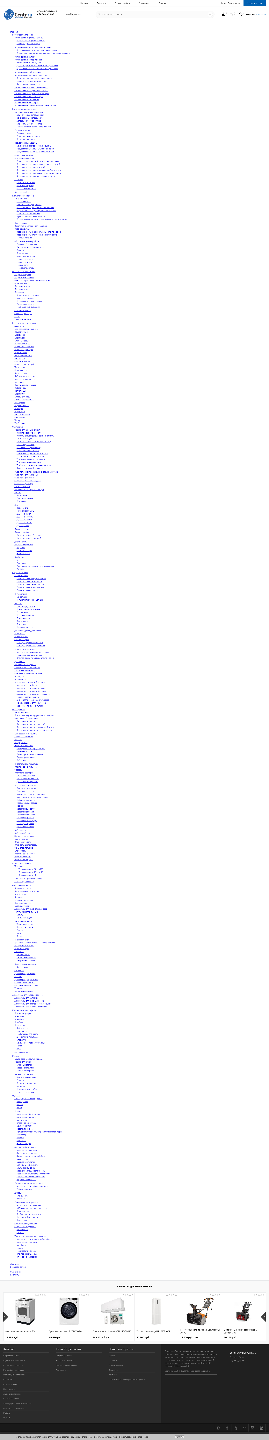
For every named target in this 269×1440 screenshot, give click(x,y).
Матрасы (21, 1086)
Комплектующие (24, 439)
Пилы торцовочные (25, 757)
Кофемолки (19, 394)
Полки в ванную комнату (28, 450)
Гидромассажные (25, 498)
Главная (84, 3)
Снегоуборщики (21, 639)
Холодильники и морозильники (28, 112)
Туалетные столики (25, 1092)
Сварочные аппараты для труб (31, 724)
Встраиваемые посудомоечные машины (32, 47)
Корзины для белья (25, 445)
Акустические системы (27, 1150)
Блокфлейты (22, 1196)
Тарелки (20, 1248)
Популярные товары (64, 1356)
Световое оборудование (25, 1224)
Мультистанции (21, 949)
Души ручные (23, 525)
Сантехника (17, 427)
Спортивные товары (21, 885)
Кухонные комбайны (23, 400)
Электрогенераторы (23, 773)
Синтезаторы (23, 1211)
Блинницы (19, 382)
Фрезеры (18, 770)
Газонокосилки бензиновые (29, 581)
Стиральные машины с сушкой (31, 167)
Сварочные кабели (25, 812)
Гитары (17, 1111)
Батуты (20, 915)
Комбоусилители (24, 1126)
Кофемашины (20, 338)
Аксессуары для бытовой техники (27, 995)
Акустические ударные (27, 1242)
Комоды (20, 1080)
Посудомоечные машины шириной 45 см (35, 149)
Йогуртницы (20, 391)
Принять (179, 1437)
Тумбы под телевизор (24, 882)
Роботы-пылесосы (25, 304)
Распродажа (61, 1370)
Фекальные (22, 624)
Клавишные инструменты (26, 1202)
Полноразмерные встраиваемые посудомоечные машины (43, 53)
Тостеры (18, 420)
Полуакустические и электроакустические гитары (39, 1132)
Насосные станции (25, 615)
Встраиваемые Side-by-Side (29, 63)
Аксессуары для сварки (25, 785)
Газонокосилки (21, 575)
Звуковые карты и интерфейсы (31, 1156)
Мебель (15, 1056)
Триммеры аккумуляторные (29, 655)
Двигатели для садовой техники (29, 631)
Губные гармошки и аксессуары (29, 1183)
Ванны (17, 492)
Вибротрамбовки (22, 833)
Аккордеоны (22, 1101)
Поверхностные (24, 618)
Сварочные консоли (26, 815)
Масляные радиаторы (27, 256)
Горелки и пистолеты (26, 788)
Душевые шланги (24, 520)
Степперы (18, 897)
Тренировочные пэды (26, 1251)
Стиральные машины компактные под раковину (39, 173)
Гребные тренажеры (23, 900)
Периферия (19, 1025)
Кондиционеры (21, 199)
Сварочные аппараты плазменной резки (35, 727)
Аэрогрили (19, 326)
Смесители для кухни (24, 478)
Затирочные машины (24, 836)
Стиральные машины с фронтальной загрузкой (38, 164)
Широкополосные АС (26, 1180)
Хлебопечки (19, 423)
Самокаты (19, 971)
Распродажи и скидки (65, 1360)
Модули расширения (26, 1168)
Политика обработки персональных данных (127, 1380)
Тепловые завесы (25, 259)
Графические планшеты (27, 1034)
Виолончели (22, 1229)
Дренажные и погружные (28, 609)
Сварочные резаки (25, 818)
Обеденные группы (25, 1068)
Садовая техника (20, 573)
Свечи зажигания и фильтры (30, 706)
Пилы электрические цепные (30, 600)
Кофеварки (19, 335)
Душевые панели (24, 514)
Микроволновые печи (24, 347)
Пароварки (19, 358)
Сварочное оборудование (26, 718)
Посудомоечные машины (26, 143)
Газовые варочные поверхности (31, 81)
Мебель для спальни (23, 1074)
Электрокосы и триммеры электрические (35, 658)
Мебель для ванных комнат (27, 430)
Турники (18, 988)
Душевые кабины (22, 532)
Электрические (23, 553)
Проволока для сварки (27, 803)
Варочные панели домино (28, 84)
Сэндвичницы (20, 417)
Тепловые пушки (24, 262)
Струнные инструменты (25, 1227)
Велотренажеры (21, 894)
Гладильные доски (22, 274)
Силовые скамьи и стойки (26, 985)
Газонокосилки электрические (30, 587)
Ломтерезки (19, 403)
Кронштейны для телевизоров (28, 879)
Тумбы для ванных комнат (29, 462)
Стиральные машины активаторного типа (36, 176)
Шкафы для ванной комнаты (30, 468)
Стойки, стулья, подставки (29, 1214)
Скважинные (22, 621)
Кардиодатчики (21, 906)
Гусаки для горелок (25, 791)
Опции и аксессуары (23, 991)
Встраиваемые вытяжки (25, 57)
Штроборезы (20, 851)
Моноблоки (19, 1019)
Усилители (21, 1141)
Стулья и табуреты (25, 1071)
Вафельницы (20, 388)
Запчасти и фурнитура (27, 1153)
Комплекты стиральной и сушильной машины (38, 161)
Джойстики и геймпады (27, 1037)
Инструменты (18, 709)
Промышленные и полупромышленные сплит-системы (42, 219)
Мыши (19, 1046)
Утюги (17, 316)
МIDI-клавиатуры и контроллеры (32, 1208)
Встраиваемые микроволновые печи (31, 91)
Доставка (101, 3)
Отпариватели (20, 283)
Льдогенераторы (22, 344)
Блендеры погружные (24, 379)
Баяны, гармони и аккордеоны (28, 1099)
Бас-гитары (22, 1120)
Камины (20, 250)
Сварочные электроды (27, 821)
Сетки (19, 936)
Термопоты (19, 367)
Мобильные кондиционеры (29, 205)
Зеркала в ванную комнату (29, 433)
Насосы (18, 603)
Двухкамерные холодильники (30, 115)
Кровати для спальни (26, 1083)
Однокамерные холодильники (30, 118)
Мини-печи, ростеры (23, 349)
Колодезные (22, 612)
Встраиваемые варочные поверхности (32, 75)
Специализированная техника (28, 673)
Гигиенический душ (25, 511)
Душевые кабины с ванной (29, 538)
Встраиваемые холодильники (28, 60)
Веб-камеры (22, 1028)
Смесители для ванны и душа (27, 481)
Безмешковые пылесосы (28, 295)
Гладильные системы (24, 277)
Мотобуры (19, 676)
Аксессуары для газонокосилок (31, 688)
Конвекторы (22, 253)
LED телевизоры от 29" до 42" (30, 872)
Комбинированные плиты (28, 136)
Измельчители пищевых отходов (29, 489)
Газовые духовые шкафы (28, 44)
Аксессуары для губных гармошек (32, 1186)
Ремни (19, 1107)
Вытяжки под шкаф (25, 185)
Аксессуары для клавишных (29, 1205)
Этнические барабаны (27, 1257)
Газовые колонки (24, 238)
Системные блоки (22, 1052)
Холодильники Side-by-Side (29, 121)
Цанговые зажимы (25, 826)
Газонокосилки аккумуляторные (31, 578)
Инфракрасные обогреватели (30, 247)
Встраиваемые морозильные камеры (31, 93)
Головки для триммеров (28, 697)
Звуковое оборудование (25, 1147)
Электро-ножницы (22, 857)
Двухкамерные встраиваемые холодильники (37, 66)
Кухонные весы (21, 341)
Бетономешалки (21, 712)
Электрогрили (20, 373)
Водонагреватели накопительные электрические (39, 232)
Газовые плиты (24, 133)
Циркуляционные (25, 627)
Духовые (18, 1193)
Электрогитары (24, 1143)
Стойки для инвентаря (24, 982)
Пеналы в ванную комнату (29, 447)
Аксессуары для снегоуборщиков (32, 691)
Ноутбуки (18, 1022)
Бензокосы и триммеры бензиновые (33, 652)
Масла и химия (21, 637)
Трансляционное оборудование (31, 1177)
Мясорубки (19, 411)
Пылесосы (19, 292)
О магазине (144, 3)
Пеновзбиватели (22, 414)
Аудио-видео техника (22, 863)
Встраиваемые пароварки (26, 102)
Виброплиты (20, 830)
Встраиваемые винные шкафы (28, 96)
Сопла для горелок (25, 823)
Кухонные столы (24, 1065)
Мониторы (19, 1016)
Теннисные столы (25, 924)
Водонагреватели (22, 229)
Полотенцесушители (23, 545)
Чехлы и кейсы (23, 1220)
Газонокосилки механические (30, 584)
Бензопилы (22, 597)
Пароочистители (22, 289)
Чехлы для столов (25, 927)
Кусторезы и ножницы (24, 670)
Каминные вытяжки (26, 182)
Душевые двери (21, 529)
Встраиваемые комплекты (26, 99)
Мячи (19, 933)
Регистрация (234, 3)
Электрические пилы (23, 745)
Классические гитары (26, 1123)
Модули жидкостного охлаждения (32, 797)
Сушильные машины (23, 155)
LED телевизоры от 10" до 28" (30, 869)
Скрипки (20, 1232)
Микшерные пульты (26, 1162)
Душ (16, 505)
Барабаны (21, 1245)
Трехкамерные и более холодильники (34, 127)
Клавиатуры (22, 1040)
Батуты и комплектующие (26, 912)
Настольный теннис (23, 921)
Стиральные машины (24, 158)
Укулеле (20, 1138)
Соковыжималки (22, 361)
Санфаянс (19, 557)
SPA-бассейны (23, 954)
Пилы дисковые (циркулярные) (31, 748)
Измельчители (21, 332)
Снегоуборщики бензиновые (30, 642)
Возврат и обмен (122, 3)
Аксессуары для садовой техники (29, 682)
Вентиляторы (20, 223)
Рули (19, 1049)
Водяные (21, 548)
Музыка (16, 1096)
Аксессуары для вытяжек (26, 998)
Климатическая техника (23, 196)
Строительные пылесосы (26, 845)
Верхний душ (22, 508)
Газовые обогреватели (27, 244)
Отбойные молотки (23, 842)
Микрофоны (22, 1159)
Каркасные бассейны (26, 957)
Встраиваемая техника (22, 35)
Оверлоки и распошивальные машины (32, 280)
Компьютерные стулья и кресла (29, 1059)
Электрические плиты (26, 139)
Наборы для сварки (26, 800)
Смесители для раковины (26, 475)
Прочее (20, 806)
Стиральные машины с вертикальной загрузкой (39, 170)
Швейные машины (22, 319)
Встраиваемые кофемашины (27, 72)
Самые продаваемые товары (134, 1286)
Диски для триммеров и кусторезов (33, 700)
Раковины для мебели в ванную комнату (35, 566)
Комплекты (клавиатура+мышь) (31, 1043)
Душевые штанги (24, 523)
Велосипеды (22, 967)
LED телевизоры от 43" (27, 875)
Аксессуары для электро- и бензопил (33, 694)
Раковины (21, 563)
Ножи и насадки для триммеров (31, 703)
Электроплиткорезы (23, 860)
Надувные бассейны (26, 960)
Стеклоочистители (22, 310)
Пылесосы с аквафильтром (29, 301)
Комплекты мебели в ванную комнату (34, 442)
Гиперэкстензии (21, 940)
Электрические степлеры (25, 767)
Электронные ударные (27, 1254)
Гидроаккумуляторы (26, 606)
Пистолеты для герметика (26, 764)
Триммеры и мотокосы (24, 649)
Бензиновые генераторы (28, 779)
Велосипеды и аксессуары (26, 964)
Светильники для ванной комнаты (32, 453)
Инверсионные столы (24, 946)
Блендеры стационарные (26, 329)
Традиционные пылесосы (28, 307)
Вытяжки (18, 180)
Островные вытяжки (26, 188)
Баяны (20, 1104)
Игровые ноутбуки (22, 1013)
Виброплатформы (22, 903)
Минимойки (19, 634)
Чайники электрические (25, 376)
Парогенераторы (22, 286)
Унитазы (21, 569)
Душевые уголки (22, 542)
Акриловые (22, 495)
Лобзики (18, 740)
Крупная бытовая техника (24, 109)
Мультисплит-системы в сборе (31, 216)
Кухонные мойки (22, 486)
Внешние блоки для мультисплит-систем (35, 207)
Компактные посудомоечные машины (34, 146)
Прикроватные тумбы (27, 1089)
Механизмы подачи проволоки (31, 794)
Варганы (21, 1199)
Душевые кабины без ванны (29, 535)
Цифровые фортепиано (27, 1217)
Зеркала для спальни (26, 1077)
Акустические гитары (26, 1117)
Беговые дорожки (22, 888)
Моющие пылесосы (25, 298)
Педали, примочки (25, 1129)
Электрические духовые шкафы (31, 41)
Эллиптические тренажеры (26, 891)
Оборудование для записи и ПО (31, 1171)
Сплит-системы (24, 202)
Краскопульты (21, 839)
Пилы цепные (20, 594)
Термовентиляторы (25, 268)
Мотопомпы (20, 679)
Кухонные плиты (22, 130)
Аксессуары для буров (27, 685)
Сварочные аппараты (27, 721)
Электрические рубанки (25, 854)
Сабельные (22, 760)
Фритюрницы (20, 370)
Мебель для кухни (22, 1062)
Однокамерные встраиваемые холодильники (37, 69)
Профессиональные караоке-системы (34, 1174)
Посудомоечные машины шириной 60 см (35, 152)
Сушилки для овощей (24, 364)
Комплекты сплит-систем (28, 213)
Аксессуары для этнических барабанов (34, 1239)
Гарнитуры (22, 1031)
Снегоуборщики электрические (31, 645)
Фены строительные (23, 848)
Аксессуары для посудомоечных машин (32, 1004)
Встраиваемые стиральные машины (31, 88)
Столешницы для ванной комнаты (32, 456)
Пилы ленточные (24, 751)
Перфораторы (20, 742)
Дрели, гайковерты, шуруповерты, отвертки (34, 715)
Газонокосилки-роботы (27, 590)
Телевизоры (19, 866)
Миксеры (18, 408)
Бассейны (19, 951)
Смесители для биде (23, 484)
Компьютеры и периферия (24, 1010)
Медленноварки (21, 405)
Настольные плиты (23, 355)
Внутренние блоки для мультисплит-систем (36, 210)
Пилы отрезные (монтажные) (30, 754)
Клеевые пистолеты (23, 737)
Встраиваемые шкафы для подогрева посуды (35, 105)
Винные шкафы (21, 192)
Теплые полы (23, 265)
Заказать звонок (254, 3)
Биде (19, 560)
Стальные (21, 501)
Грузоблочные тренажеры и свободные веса (34, 943)
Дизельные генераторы (27, 781)
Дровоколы (19, 661)
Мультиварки (20, 352)
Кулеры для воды (22, 397)
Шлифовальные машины (25, 734)
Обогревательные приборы (27, 241)
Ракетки (20, 930)
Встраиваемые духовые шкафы (28, 38)
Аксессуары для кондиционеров (29, 1001)
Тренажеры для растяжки (26, 979)
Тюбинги (18, 976)
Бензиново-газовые (26, 776)
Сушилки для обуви (23, 313)
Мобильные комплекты (27, 1165)
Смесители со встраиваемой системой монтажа (36, 472)
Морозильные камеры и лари (30, 124)
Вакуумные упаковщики (25, 385)
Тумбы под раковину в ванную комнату (35, 465)
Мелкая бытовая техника (23, 271)
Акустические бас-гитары (28, 1114)
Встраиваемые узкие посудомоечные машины (38, 50)
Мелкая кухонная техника (24, 323)
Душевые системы (25, 517)
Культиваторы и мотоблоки (27, 667)
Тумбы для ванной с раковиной (31, 459)
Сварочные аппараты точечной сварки (34, 730)
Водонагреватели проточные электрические (37, 235)
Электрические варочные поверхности (34, 78)
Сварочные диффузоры (27, 809)
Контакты (163, 3)
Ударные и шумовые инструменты (30, 1236)
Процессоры (22, 1135)
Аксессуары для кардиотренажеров (30, 909)
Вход (223, 3)
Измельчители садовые (25, 664)
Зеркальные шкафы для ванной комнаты (35, 436)
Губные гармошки (25, 1189)
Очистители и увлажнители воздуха (30, 226)
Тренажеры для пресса (24, 973)
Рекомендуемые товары (66, 1365)
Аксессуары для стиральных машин (30, 1007)
